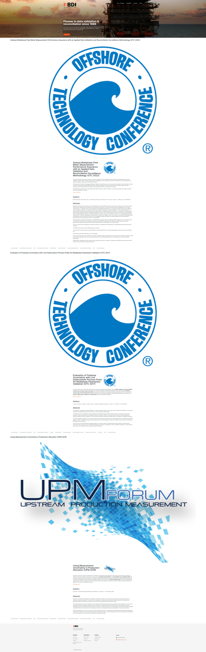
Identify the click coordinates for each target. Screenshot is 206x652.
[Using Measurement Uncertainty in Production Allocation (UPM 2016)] (103, 500)
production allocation (62, 248)
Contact (140, 3)
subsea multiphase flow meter (73, 248)
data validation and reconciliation (25, 248)
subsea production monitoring (85, 248)
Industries (122, 3)
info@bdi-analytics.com (122, 639)
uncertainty (100, 432)
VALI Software (128, 3)
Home (118, 3)
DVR (34, 248)
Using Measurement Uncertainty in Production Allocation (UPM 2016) (38, 437)
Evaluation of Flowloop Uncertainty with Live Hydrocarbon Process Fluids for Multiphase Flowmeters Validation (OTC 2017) (60, 253)
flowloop (51, 432)
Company (135, 3)
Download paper (76, 584)
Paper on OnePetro (77, 192)
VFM (94, 248)
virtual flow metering (100, 248)
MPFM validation (53, 248)
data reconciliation (14, 248)
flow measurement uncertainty (42, 248)
